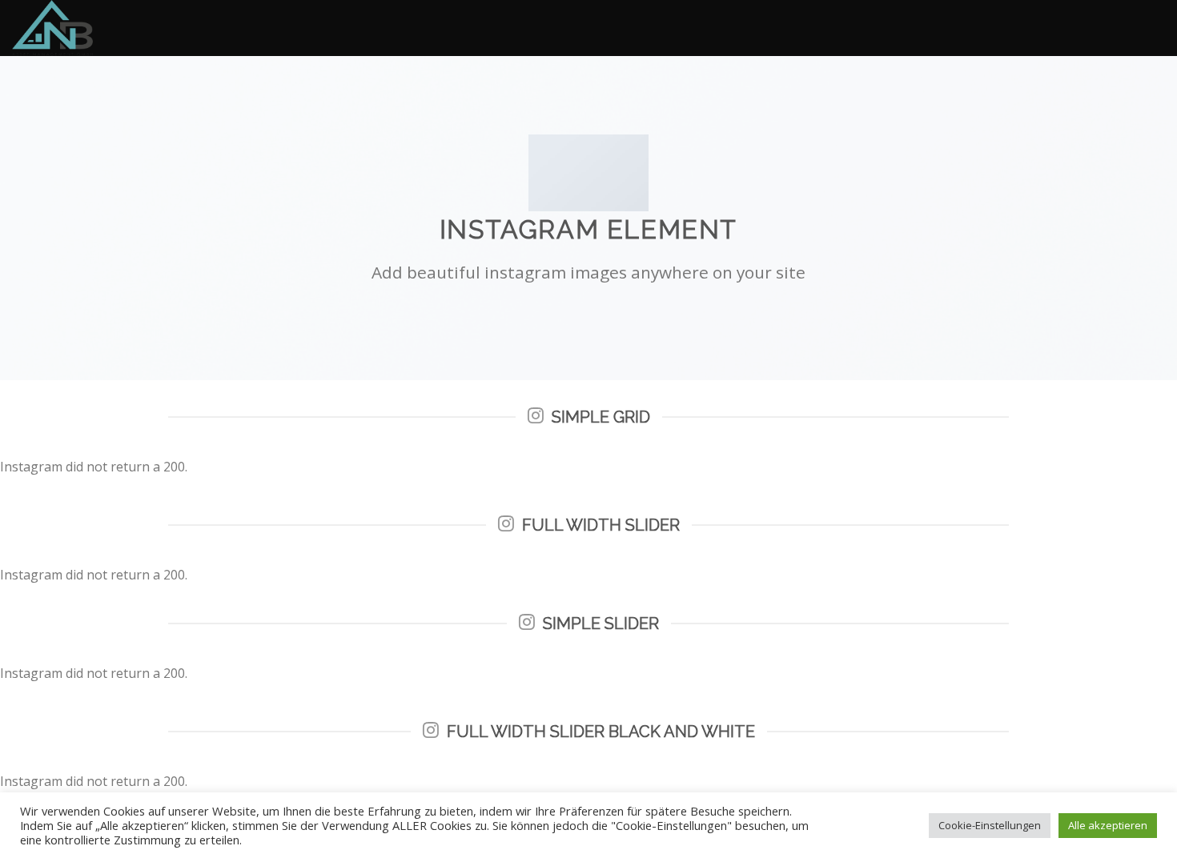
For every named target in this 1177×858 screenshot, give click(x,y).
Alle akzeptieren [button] (1107, 825)
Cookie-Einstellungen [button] (989, 825)
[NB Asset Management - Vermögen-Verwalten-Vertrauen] (92, 28)
